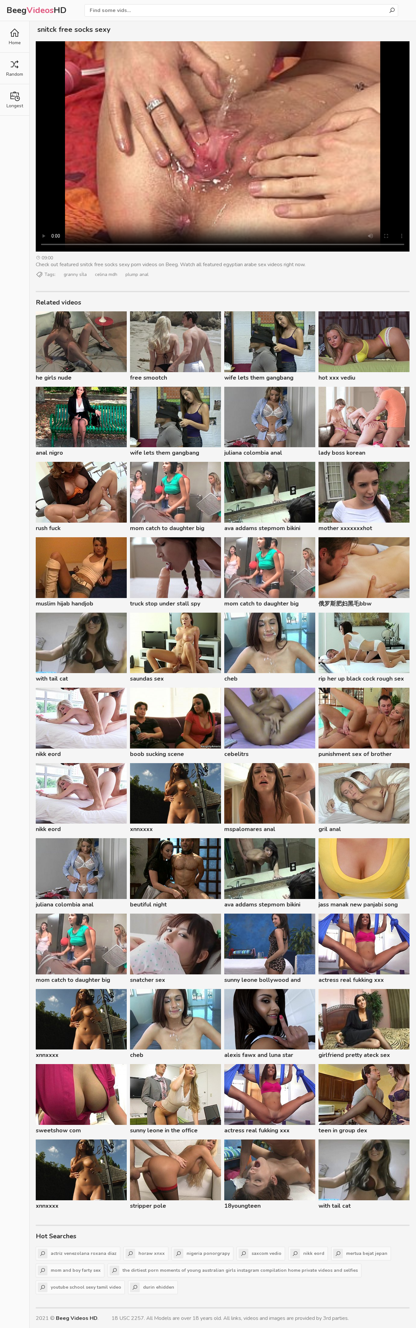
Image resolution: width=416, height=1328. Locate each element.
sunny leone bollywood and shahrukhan (262, 981)
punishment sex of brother (355, 754)
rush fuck (48, 528)
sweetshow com (58, 1130)
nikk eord (48, 754)
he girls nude (54, 378)
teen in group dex (342, 1130)
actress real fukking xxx (351, 980)
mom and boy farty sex (76, 1270)
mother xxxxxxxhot (345, 528)
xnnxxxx (141, 829)
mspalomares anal (249, 829)
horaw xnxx (151, 1253)
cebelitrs (236, 754)
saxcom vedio (266, 1253)
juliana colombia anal (253, 453)
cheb (231, 679)
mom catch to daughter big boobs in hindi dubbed (167, 529)
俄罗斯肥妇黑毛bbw (344, 603)
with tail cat (52, 679)
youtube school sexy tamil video (86, 1287)
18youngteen (242, 1206)
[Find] (392, 10)
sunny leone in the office (164, 1130)
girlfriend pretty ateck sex (354, 1055)
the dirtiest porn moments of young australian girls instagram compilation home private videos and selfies (240, 1270)
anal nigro (49, 453)
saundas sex (147, 679)
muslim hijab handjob (64, 603)
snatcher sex (147, 980)
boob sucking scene (157, 754)
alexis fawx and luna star (258, 1055)
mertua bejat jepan (366, 1253)
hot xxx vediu (336, 378)
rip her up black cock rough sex (361, 679)
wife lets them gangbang (258, 378)
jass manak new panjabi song (358, 904)
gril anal (329, 829)
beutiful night (148, 904)
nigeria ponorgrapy (208, 1253)
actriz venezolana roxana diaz (84, 1253)
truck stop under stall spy (165, 603)
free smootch (148, 378)
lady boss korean (341, 453)
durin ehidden (158, 1287)
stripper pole (148, 1206)
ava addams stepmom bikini (262, 528)
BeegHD (36, 10)
